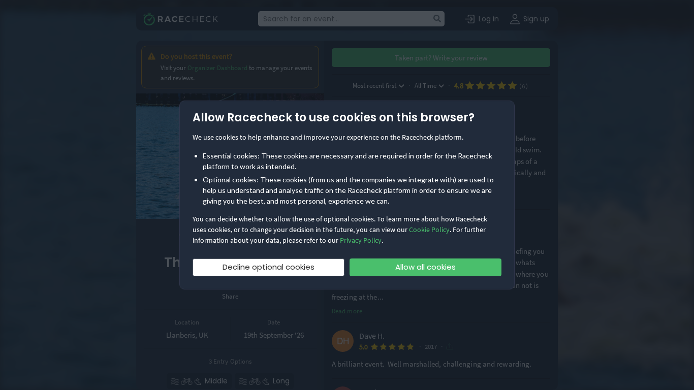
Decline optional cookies (268, 267)
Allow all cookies (425, 267)
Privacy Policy (361, 240)
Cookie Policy (429, 229)
